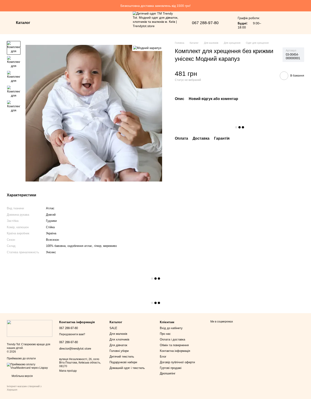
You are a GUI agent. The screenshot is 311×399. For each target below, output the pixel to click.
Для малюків (118, 333)
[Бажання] (272, 22)
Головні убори (119, 351)
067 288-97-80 (205, 23)
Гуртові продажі (170, 368)
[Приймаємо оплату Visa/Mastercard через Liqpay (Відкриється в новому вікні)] (29, 366)
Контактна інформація (175, 351)
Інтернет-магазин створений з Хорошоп (24, 388)
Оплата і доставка (172, 339)
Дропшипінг (168, 373)
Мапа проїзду (68, 370)
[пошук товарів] (47, 22)
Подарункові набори (123, 362)
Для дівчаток (118, 345)
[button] (307, 5)
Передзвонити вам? (72, 334)
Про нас (165, 333)
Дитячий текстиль (122, 356)
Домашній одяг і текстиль (127, 368)
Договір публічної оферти (177, 362)
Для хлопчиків (119, 339)
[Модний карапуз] (147, 47)
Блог (163, 356)
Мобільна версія (22, 376)
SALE (113, 328)
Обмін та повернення (174, 345)
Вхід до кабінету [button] (171, 328)
